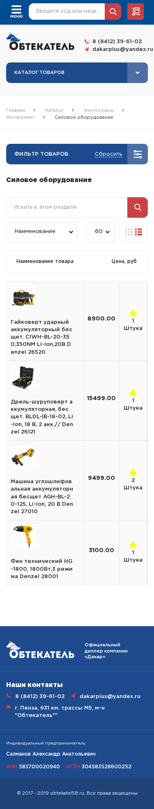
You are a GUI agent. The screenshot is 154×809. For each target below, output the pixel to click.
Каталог (54, 110)
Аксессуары (99, 110)
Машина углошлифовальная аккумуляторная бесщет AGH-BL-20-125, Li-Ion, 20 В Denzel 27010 (42, 496)
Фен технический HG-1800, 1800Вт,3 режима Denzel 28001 (42, 569)
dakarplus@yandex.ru (120, 49)
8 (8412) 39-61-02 (117, 41)
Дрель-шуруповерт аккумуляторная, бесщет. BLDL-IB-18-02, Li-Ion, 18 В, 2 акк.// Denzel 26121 (42, 417)
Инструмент (20, 117)
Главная (15, 110)
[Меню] (16, 8)
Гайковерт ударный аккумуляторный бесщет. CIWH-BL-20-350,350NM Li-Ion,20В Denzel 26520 (41, 337)
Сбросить (108, 154)
